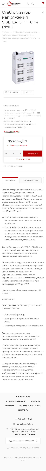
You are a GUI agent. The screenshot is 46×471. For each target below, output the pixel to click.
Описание (10, 180)
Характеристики (30, 180)
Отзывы (9, 406)
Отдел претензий (15, 401)
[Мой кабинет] (37, 4)
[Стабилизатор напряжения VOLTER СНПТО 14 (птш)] (23, 67)
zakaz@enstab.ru (25, 424)
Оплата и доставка (30, 406)
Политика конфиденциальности (25, 448)
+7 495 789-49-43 (23, 419)
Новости (35, 401)
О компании (23, 397)
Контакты (23, 410)
